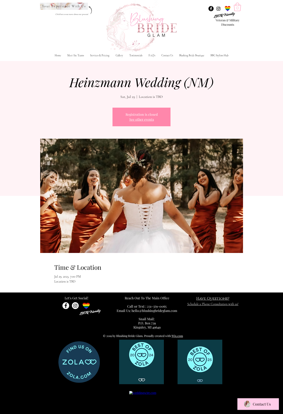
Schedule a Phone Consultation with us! (212, 304)
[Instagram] (218, 8)
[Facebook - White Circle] (65, 305)
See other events (141, 119)
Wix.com (177, 336)
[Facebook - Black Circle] (211, 8)
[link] (237, 7)
